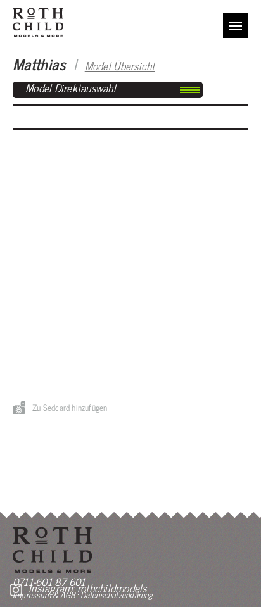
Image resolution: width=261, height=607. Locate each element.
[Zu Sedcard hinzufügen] (19, 407)
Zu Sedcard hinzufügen (69, 407)
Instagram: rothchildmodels (88, 588)
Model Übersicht (120, 65)
